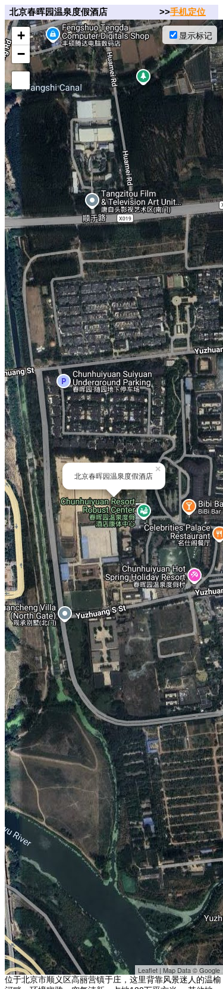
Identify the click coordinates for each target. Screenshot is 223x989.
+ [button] (21, 35)
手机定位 (188, 12)
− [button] (21, 53)
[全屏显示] (21, 80)
